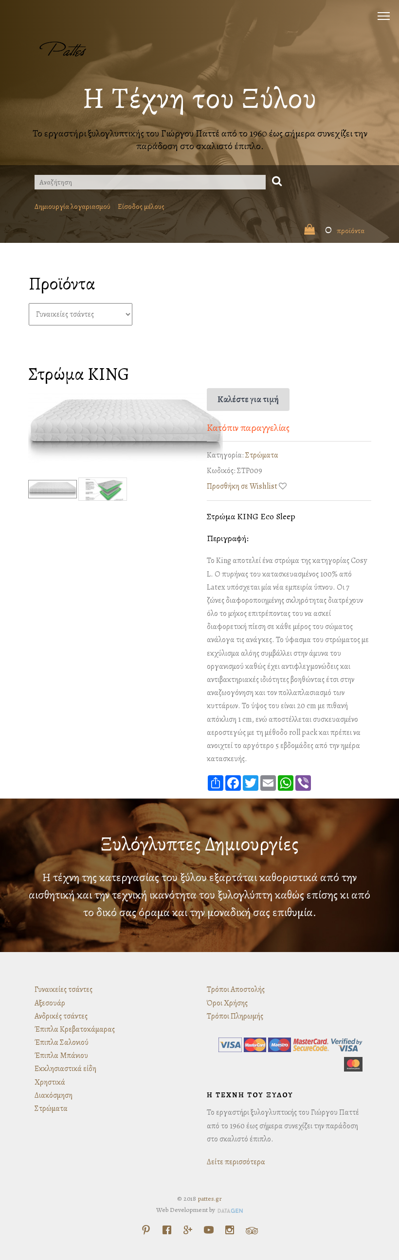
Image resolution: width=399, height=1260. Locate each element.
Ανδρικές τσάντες (61, 1016)
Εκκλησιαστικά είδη (65, 1068)
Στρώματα (261, 455)
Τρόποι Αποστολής (236, 989)
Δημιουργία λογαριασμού (72, 206)
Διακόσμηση (54, 1095)
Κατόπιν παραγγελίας (248, 427)
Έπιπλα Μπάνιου (61, 1055)
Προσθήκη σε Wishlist (242, 486)
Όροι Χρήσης (227, 1003)
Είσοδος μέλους (141, 206)
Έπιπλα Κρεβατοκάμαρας (75, 1029)
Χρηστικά (50, 1082)
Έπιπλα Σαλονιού (62, 1042)
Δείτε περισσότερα (236, 1162)
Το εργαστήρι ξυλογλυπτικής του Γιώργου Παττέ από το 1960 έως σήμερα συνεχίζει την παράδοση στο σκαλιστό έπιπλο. (199, 140)
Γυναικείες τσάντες (63, 989)
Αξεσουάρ (50, 1003)
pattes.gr (210, 1198)
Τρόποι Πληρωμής (235, 1016)
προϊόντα (344, 231)
